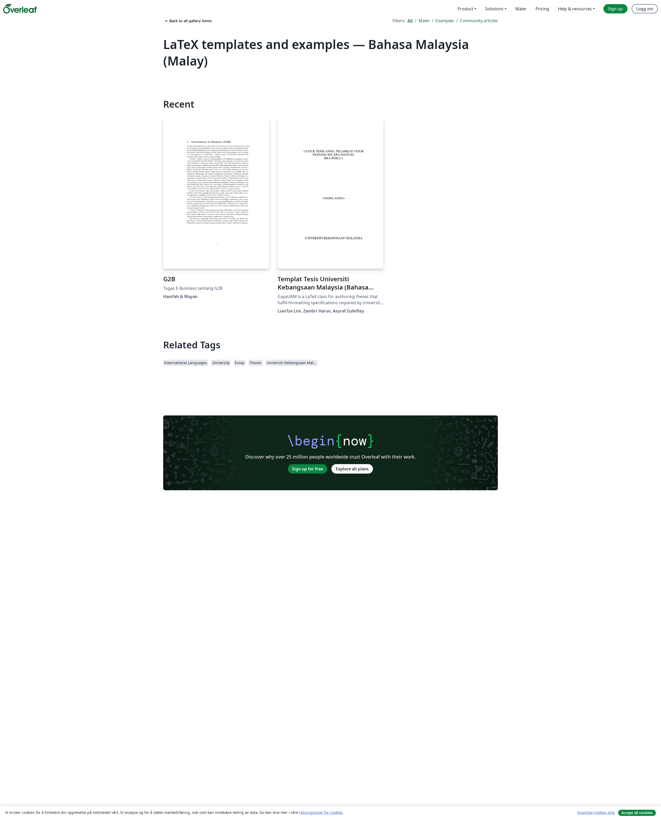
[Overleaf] (20, 9)
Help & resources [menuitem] (575, 9)
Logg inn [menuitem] (644, 9)
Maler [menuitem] (521, 9)
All (410, 20)
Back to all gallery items (188, 20)
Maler (424, 20)
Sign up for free (307, 469)
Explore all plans (352, 469)
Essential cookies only (596, 812)
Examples (445, 20)
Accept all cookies (637, 812)
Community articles (479, 20)
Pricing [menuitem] (542, 9)
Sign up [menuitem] (615, 9)
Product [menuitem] (465, 9)
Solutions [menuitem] (494, 9)
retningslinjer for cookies (321, 812)
